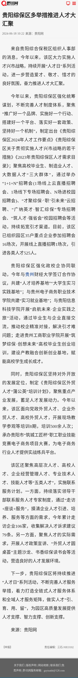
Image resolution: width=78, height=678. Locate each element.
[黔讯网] (10, 3)
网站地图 (43, 665)
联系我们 (55, 665)
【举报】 (7, 647)
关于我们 (19, 665)
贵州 (29, 274)
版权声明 (31, 665)
